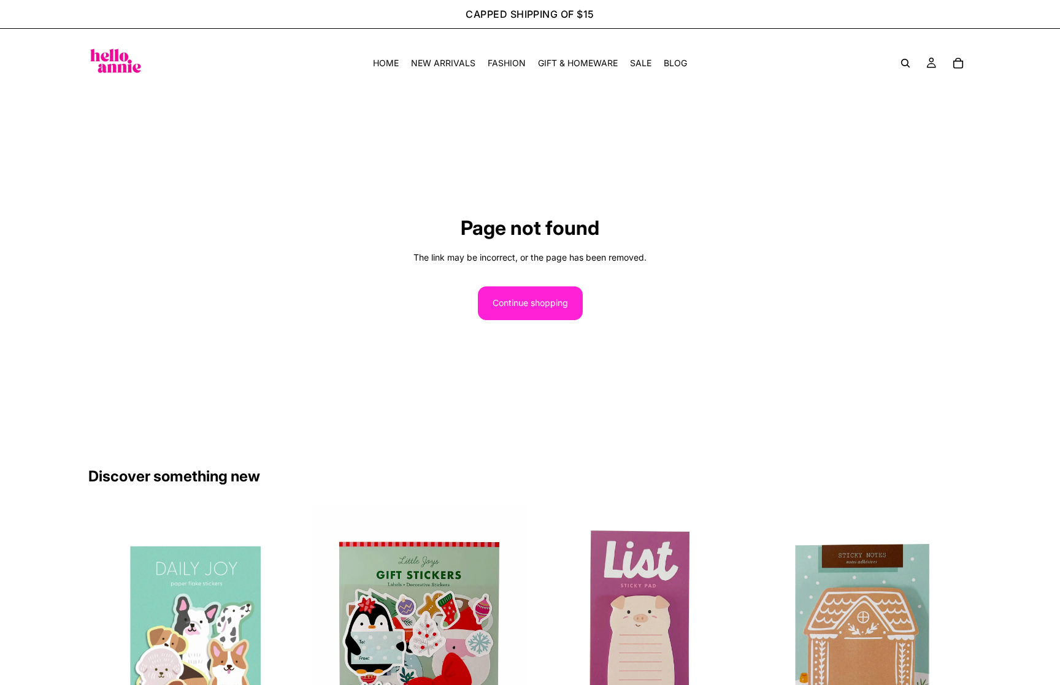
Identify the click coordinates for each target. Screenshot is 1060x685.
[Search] (905, 63)
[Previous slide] (106, 641)
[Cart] (958, 63)
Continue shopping (530, 302)
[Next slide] (285, 641)
